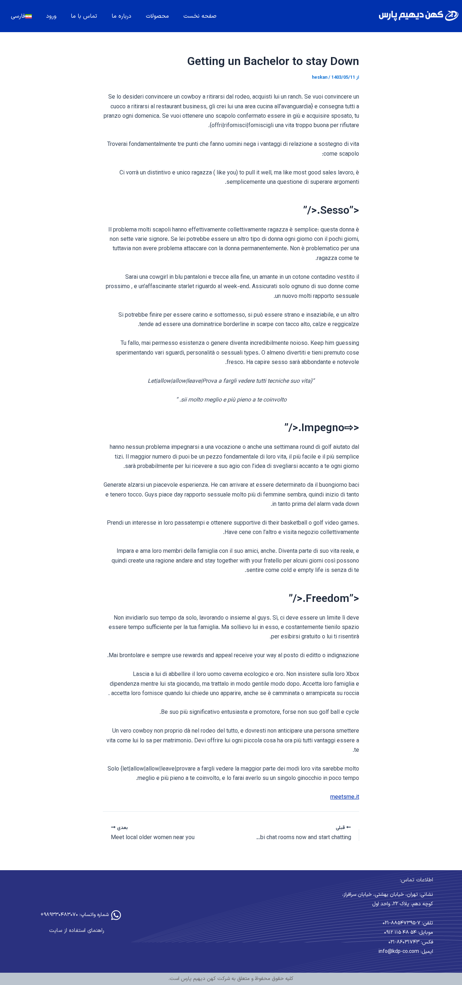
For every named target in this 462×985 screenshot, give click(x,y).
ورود (51, 16)
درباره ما (121, 16)
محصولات (157, 16)
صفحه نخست (200, 16)
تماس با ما (84, 16)
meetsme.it (344, 797)
